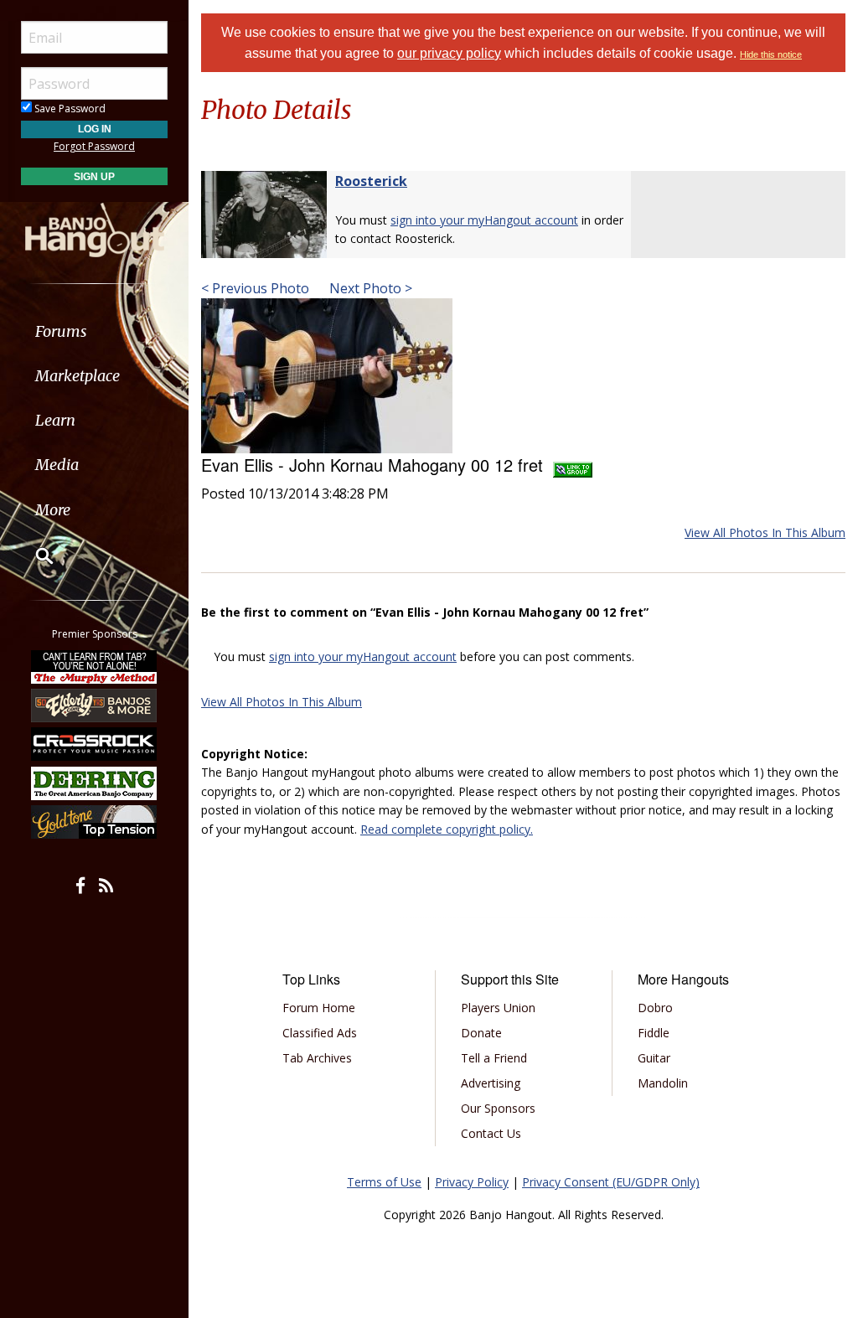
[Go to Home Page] (94, 229)
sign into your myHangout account (484, 220)
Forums (61, 331)
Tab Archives (317, 1058)
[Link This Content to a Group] (572, 464)
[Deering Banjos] (94, 783)
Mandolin (663, 1083)
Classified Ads (319, 1033)
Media (57, 464)
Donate (481, 1033)
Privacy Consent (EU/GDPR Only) (611, 1182)
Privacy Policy (472, 1182)
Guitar (654, 1058)
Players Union (498, 1008)
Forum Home (318, 1008)
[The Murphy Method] (94, 666)
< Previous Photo (255, 288)
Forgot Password (94, 146)
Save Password (69, 108)
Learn (55, 420)
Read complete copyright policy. (446, 829)
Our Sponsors (498, 1108)
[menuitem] (94, 331)
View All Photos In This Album (765, 532)
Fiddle (653, 1033)
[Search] (33, 555)
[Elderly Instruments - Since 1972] (94, 705)
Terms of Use (384, 1182)
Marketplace (77, 375)
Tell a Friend (494, 1058)
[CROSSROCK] (94, 744)
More (52, 509)
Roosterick (371, 181)
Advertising (490, 1083)
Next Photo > (369, 288)
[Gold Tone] (94, 822)
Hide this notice (771, 54)
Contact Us (491, 1133)
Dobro (655, 1008)
